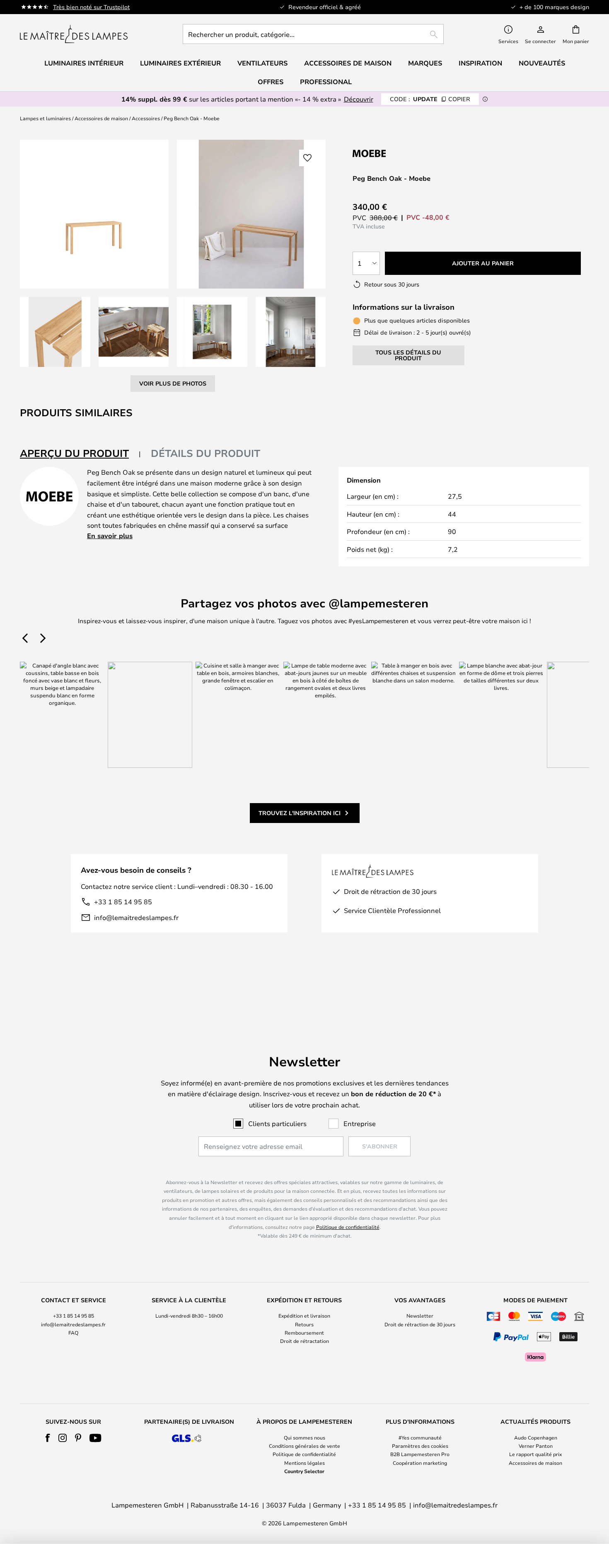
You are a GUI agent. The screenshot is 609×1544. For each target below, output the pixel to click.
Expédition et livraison (304, 1315)
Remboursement (304, 1332)
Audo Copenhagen (535, 1437)
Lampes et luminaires (45, 118)
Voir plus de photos (172, 383)
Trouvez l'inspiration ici (300, 813)
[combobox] (313, 34)
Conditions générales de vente (304, 1445)
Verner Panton (536, 1445)
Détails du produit (205, 453)
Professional (326, 81)
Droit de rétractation (304, 1341)
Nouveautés (542, 63)
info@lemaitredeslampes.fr (136, 917)
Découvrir (358, 99)
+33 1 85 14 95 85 (123, 901)
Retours (304, 1324)
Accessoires (146, 118)
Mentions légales (304, 1462)
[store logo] (74, 34)
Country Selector (304, 1471)
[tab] (80, 454)
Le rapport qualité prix (535, 1454)
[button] (55, 332)
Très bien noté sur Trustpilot (91, 7)
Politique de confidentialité (347, 1227)
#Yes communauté (420, 1437)
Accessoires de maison (101, 118)
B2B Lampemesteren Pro (420, 1454)
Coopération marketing (420, 1462)
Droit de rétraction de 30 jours (419, 1324)
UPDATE (430, 99)
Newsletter (419, 1315)
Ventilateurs (262, 63)
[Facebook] (48, 1438)
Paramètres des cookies (420, 1445)
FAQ (73, 1332)
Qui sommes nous (304, 1437)
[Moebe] (396, 153)
